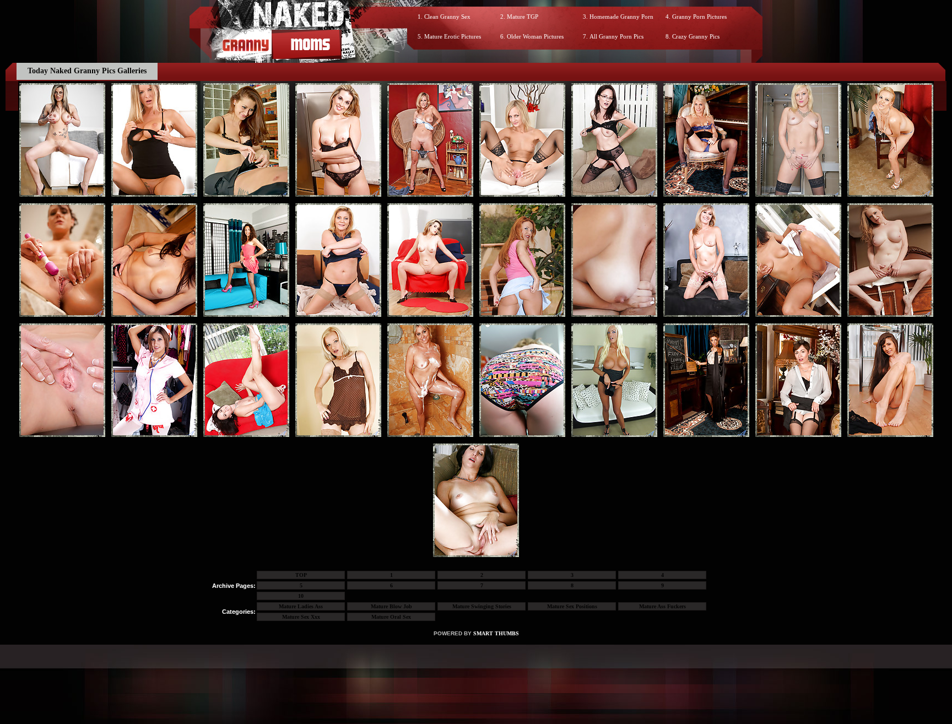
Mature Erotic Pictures (452, 36)
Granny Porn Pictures (699, 16)
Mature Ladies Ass (301, 606)
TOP (301, 575)
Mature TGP (522, 16)
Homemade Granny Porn (621, 16)
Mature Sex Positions (572, 606)
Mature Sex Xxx (301, 617)
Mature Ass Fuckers (662, 606)
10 (301, 596)
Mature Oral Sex (391, 617)
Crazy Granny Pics (696, 36)
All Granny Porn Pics (616, 36)
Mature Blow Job (391, 606)
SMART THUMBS (496, 633)
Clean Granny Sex (447, 16)
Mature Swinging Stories (481, 606)
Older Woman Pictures (535, 36)
